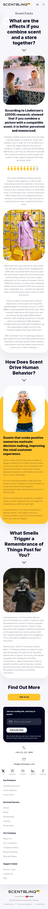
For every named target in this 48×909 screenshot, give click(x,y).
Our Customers (10, 843)
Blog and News (10, 856)
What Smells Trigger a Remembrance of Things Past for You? (24, 544)
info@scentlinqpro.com (24, 764)
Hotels (6, 808)
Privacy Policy (9, 904)
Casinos (6, 821)
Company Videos (11, 847)
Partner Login (9, 869)
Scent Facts (8, 795)
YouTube (23, 774)
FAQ (5, 878)
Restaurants (8, 817)
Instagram (12, 774)
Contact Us (8, 874)
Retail (5, 812)
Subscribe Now (17, 730)
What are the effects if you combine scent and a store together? (24, 32)
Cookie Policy (40, 904)
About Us (7, 839)
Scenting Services (11, 786)
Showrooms (8, 825)
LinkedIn (32, 774)
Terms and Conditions (24, 904)
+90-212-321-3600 (24, 752)
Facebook (43, 774)
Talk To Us (24, 697)
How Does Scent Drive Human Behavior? (24, 367)
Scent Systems (10, 790)
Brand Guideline (10, 852)
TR (37, 4)
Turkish (30, 896)
